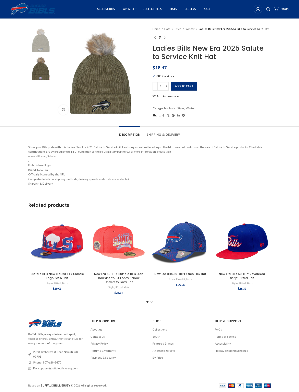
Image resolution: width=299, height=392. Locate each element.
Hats (167, 29)
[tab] (129, 132)
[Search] (268, 9)
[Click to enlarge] (63, 110)
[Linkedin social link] (178, 115)
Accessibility (223, 343)
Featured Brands (163, 343)
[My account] (258, 9)
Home (156, 29)
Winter (190, 29)
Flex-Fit (180, 279)
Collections (160, 329)
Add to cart (184, 86)
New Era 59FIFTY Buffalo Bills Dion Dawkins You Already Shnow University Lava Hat (118, 278)
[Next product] (164, 37)
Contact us (98, 336)
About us (96, 329)
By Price (158, 357)
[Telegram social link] (183, 115)
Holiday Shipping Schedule (231, 350)
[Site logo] (33, 9)
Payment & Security (103, 357)
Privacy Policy (99, 343)
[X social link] (168, 115)
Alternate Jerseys (164, 350)
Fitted (57, 283)
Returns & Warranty (103, 350)
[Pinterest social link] (173, 115)
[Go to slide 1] (147, 302)
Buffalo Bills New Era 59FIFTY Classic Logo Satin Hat (57, 276)
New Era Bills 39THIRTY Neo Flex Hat (180, 274)
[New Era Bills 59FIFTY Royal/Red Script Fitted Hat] (242, 241)
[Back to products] (159, 37)
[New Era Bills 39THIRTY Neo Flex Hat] (180, 241)
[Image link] (45, 323)
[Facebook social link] (163, 115)
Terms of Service (225, 336)
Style (178, 29)
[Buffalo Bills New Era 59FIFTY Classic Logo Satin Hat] (57, 241)
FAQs (218, 329)
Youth (156, 336)
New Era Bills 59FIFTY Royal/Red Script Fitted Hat (242, 276)
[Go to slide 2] (152, 302)
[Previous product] (155, 37)
